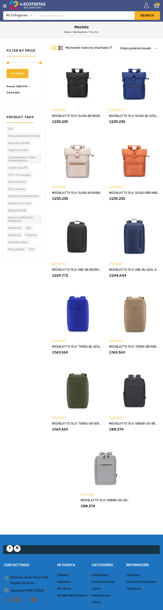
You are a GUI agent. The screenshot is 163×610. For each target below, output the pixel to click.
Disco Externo (17, 182)
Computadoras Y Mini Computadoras (22, 159)
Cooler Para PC (18, 168)
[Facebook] (9, 548)
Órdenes (63, 575)
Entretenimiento (103, 582)
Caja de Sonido (18, 150)
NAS (28, 228)
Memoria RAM (17, 210)
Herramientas (101, 595)
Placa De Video (18, 242)
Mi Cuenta (64, 589)
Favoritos (132, 575)
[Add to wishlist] (72, 82)
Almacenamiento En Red (23, 136)
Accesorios (80, 32)
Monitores (14, 228)
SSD (31, 249)
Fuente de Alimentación (23, 196)
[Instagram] (17, 548)
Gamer (96, 589)
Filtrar (17, 73)
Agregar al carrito (62, 82)
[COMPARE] (82, 82)
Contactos (133, 589)
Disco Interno (16, 189)
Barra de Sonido (19, 143)
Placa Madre (16, 249)
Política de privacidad (141, 582)
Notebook (14, 235)
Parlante (31, 235)
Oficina (96, 602)
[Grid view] (54, 48)
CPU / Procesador (19, 175)
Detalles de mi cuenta (72, 595)
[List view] (60, 48)
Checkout (64, 582)
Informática (100, 575)
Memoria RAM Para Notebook (20, 219)
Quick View (93, 82)
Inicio (67, 32)
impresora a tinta (19, 203)
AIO (10, 129)
